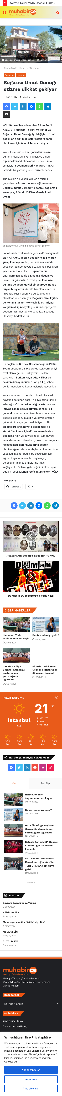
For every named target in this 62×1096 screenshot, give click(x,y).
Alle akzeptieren (31, 1069)
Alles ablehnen (31, 1088)
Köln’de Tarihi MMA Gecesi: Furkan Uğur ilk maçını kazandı (44, 669)
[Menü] (4, 13)
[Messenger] (31, 106)
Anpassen (31, 1079)
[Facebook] (6, 106)
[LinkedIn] (23, 106)
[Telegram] (47, 106)
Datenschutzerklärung (15, 1026)
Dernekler (35, 68)
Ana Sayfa (11, 68)
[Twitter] (14, 106)
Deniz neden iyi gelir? (45, 635)
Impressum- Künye (13, 1021)
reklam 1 (31, 882)
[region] (31, 1064)
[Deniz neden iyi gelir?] (45, 624)
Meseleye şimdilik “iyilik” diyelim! (24, 922)
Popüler (45, 783)
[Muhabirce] (22, 12)
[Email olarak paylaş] (6, 114)
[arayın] (57, 13)
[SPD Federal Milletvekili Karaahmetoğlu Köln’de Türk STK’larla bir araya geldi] (13, 863)
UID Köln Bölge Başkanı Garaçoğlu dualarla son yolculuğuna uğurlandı (14, 673)
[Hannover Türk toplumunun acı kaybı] (16, 624)
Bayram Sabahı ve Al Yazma (19, 903)
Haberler (23, 68)
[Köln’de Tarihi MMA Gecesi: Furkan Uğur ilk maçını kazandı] (45, 655)
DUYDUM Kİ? (10, 941)
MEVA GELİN (10, 931)
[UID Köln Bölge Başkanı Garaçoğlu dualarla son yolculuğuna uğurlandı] (16, 655)
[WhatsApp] (39, 106)
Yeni (14, 783)
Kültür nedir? (11, 912)
